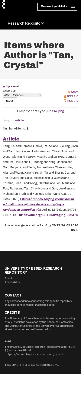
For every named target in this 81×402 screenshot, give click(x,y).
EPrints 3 (10, 322)
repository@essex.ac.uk (40, 304)
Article (19, 120)
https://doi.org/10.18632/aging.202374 (48, 215)
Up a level (12, 86)
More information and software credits (28, 329)
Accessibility (12, 282)
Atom (74, 92)
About (8, 278)
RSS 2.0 (72, 100)
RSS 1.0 (72, 96)
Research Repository (26, 23)
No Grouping (55, 111)
